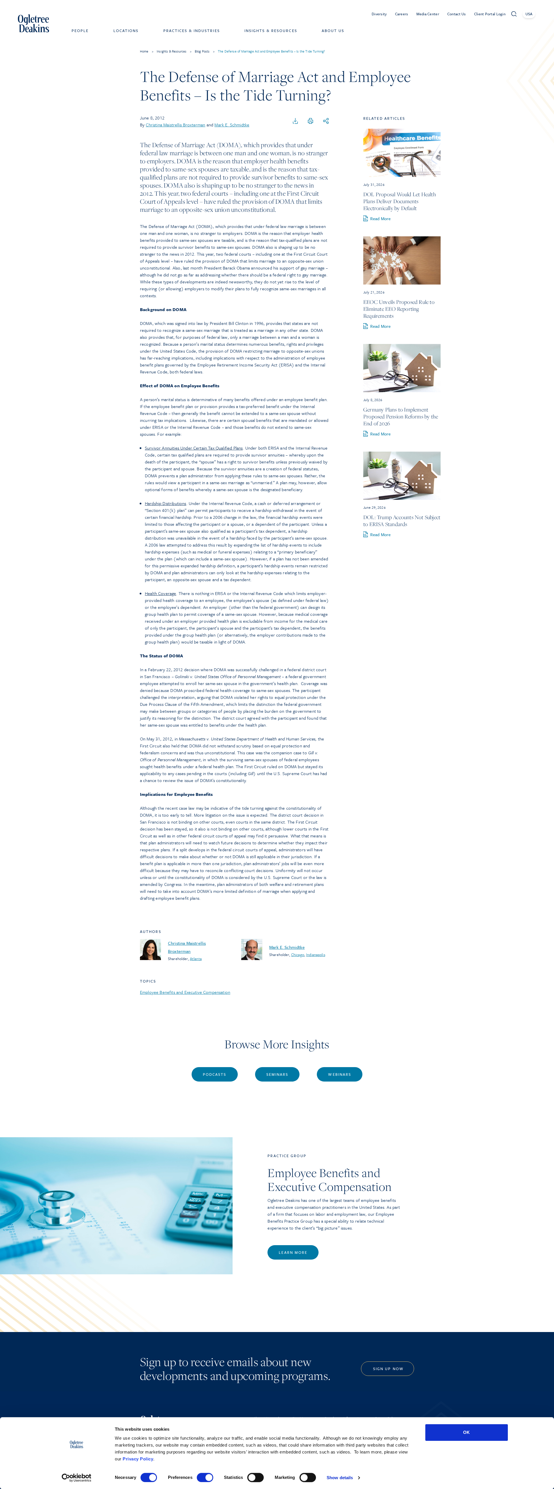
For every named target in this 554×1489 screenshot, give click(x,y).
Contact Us (456, 14)
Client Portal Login (490, 14)
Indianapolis (315, 954)
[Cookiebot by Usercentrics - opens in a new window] (76, 1477)
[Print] (310, 121)
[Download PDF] (295, 121)
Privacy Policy (138, 1458)
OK (466, 1432)
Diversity (379, 14)
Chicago (297, 954)
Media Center (427, 14)
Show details (340, 1477)
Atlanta (196, 959)
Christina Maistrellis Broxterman (175, 124)
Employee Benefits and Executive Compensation (185, 992)
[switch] (205, 1477)
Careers (401, 14)
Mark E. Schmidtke (231, 124)
